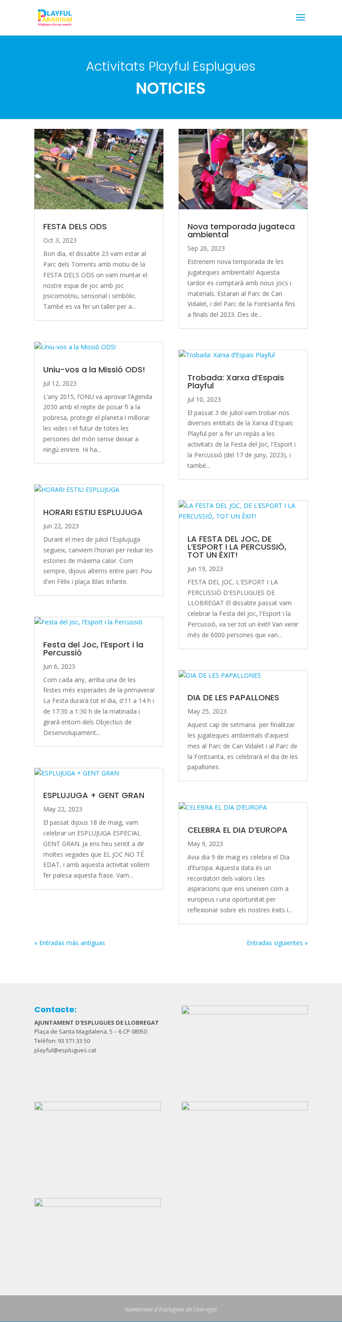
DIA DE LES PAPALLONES (233, 697)
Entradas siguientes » (277, 943)
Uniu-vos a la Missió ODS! (94, 369)
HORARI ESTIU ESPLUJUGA (93, 512)
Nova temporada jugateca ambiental (241, 230)
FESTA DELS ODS (75, 226)
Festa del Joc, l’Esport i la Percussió (93, 648)
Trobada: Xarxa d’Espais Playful (235, 381)
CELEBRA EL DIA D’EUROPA (237, 829)
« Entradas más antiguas (69, 943)
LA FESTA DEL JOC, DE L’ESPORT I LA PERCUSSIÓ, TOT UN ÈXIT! (236, 546)
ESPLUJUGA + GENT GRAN (93, 795)
